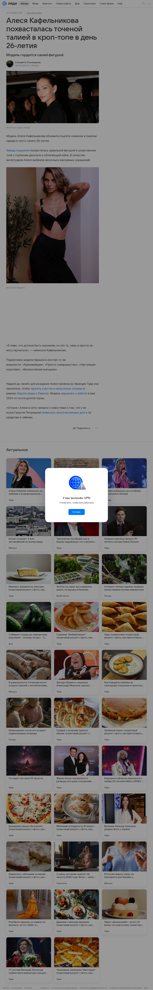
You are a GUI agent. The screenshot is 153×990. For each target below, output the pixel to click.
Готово (76, 512)
